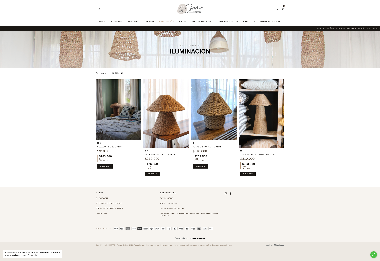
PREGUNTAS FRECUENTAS (109, 203)
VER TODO (249, 22)
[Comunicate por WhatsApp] (373, 254)
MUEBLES (149, 22)
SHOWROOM (102, 198)
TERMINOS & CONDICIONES (109, 208)
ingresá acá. (204, 245)
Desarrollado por (183, 238)
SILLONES (133, 22)
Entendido (32, 255)
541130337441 (166, 198)
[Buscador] (98, 9)
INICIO (102, 22)
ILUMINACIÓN (166, 22)
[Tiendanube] (275, 245)
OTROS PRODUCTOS (227, 22)
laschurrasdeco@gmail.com (172, 208)
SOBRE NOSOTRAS (270, 22)
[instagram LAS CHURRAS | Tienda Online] (225, 193)
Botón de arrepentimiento (222, 245)
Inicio (182, 45)
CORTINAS (117, 22)
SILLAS (183, 22)
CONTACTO (101, 213)
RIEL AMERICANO (201, 22)
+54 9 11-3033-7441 (169, 203)
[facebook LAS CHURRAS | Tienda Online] (230, 193)
